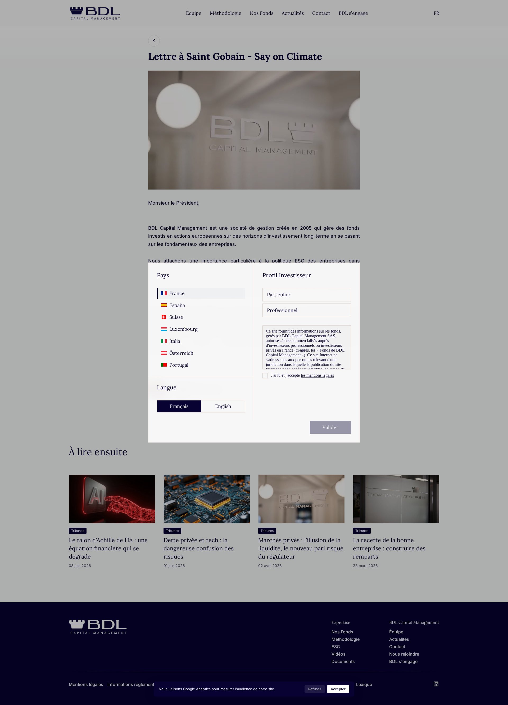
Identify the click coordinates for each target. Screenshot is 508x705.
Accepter (338, 689)
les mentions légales (317, 375)
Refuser (314, 689)
